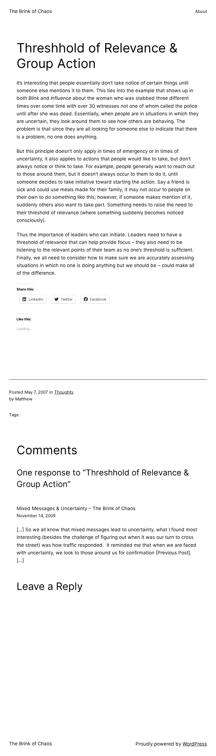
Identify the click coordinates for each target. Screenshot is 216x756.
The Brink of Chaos (30, 11)
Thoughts (63, 392)
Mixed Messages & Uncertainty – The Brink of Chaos (76, 508)
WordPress (195, 744)
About (201, 11)
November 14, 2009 (36, 515)
